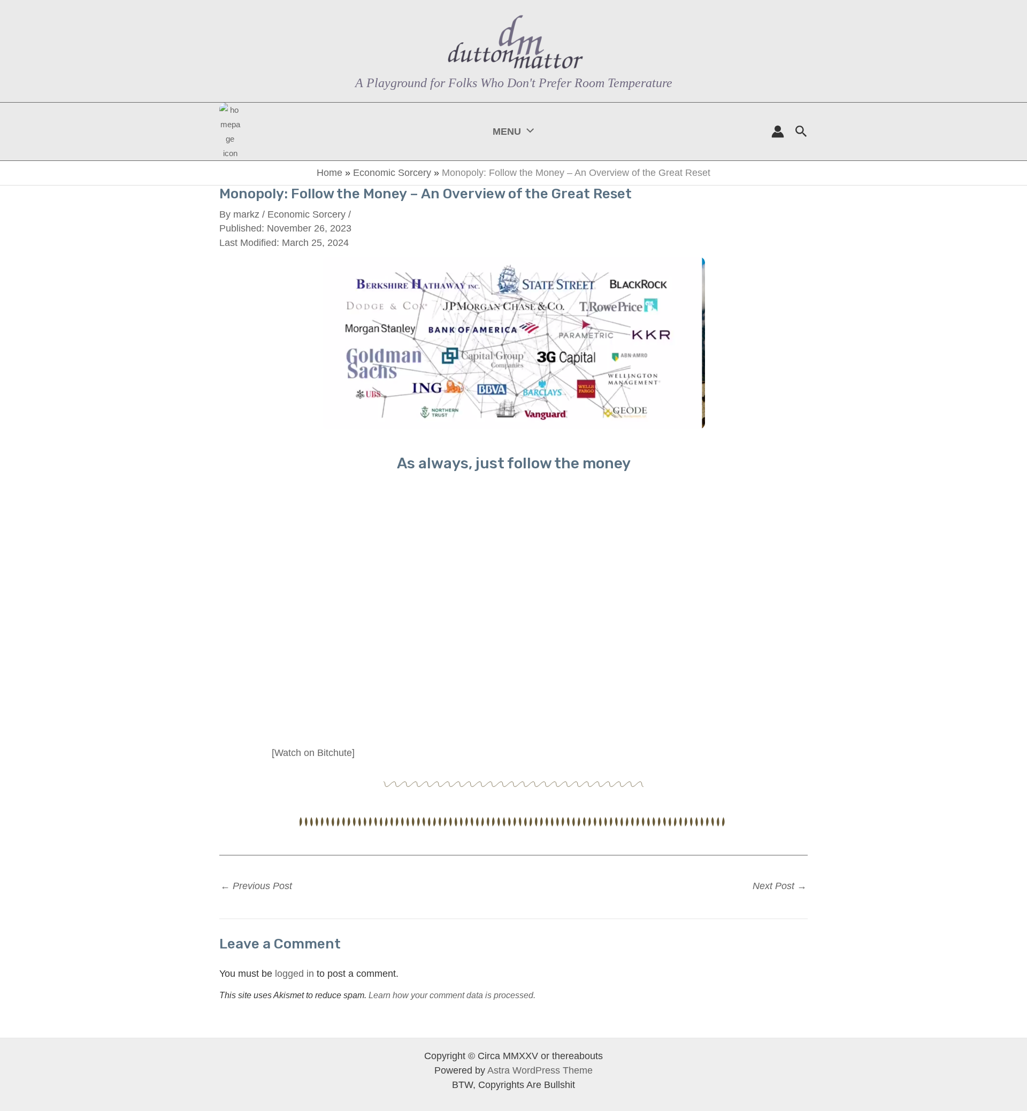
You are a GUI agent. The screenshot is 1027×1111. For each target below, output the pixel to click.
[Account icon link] (777, 131)
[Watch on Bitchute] (313, 752)
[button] (527, 131)
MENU (507, 131)
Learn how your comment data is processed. (452, 995)
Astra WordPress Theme (540, 1070)
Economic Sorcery (392, 172)
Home (329, 172)
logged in (294, 973)
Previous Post (256, 886)
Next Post (780, 886)
